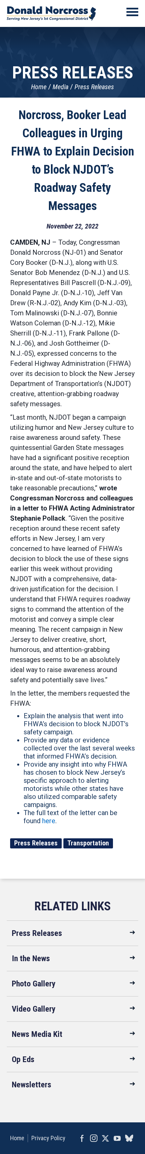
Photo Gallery (34, 983)
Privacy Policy (48, 1138)
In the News (31, 958)
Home (39, 87)
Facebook (82, 1138)
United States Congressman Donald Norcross (51, 13)
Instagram (93, 1138)
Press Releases (94, 87)
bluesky (129, 1138)
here (48, 821)
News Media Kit (37, 1034)
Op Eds (23, 1059)
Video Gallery (34, 1009)
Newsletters (31, 1084)
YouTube (117, 1138)
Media (60, 87)
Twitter (105, 1138)
